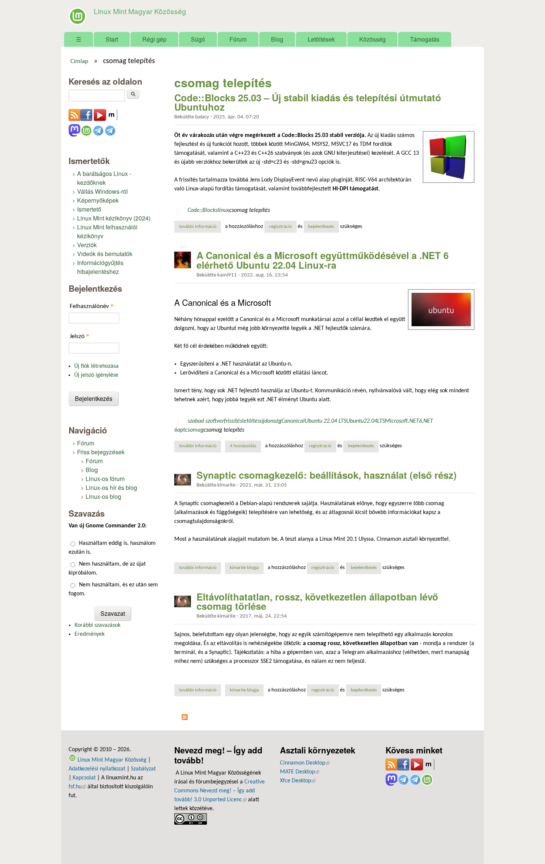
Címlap (79, 62)
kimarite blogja (244, 568)
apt (181, 430)
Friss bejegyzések (101, 452)
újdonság (270, 421)
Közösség (372, 39)
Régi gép (154, 39)
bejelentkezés (321, 227)
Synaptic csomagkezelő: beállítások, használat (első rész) (326, 475)
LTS (381, 421)
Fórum (238, 39)
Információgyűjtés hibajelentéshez (100, 267)
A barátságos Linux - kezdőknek (104, 178)
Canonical (293, 421)
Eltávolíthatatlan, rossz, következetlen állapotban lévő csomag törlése (317, 601)
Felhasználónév (92, 306)
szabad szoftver (206, 421)
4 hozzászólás (243, 446)
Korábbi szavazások (97, 625)
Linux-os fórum (105, 478)
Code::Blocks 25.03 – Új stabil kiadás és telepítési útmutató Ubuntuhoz (307, 102)
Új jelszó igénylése (96, 375)
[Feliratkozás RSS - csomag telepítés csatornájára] (184, 718)
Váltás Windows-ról (102, 191)
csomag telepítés (249, 210)
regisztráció (280, 227)
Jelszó (79, 336)
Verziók (87, 244)
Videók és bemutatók (104, 253)
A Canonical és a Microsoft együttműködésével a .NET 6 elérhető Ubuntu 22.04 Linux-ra (322, 260)
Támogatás (424, 39)
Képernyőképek (98, 200)
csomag (194, 430)
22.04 (370, 421)
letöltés (251, 421)
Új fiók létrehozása (96, 366)
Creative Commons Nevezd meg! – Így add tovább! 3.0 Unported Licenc (219, 791)
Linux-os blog (103, 496)
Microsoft (396, 421)
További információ (200, 227)
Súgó (198, 39)
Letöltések (321, 39)
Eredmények (90, 634)
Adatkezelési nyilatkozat (97, 769)
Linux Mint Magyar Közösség (140, 11)
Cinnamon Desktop (305, 763)
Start (112, 39)
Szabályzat (143, 769)
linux (223, 210)
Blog (277, 39)
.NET (413, 421)
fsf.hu (77, 787)
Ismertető (89, 209)
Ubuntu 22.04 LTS (325, 421)
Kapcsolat (84, 778)
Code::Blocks (203, 210)
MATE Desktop (299, 772)
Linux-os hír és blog (111, 487)
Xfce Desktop (298, 781)
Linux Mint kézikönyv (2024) (114, 218)
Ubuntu (355, 421)
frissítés (233, 421)
